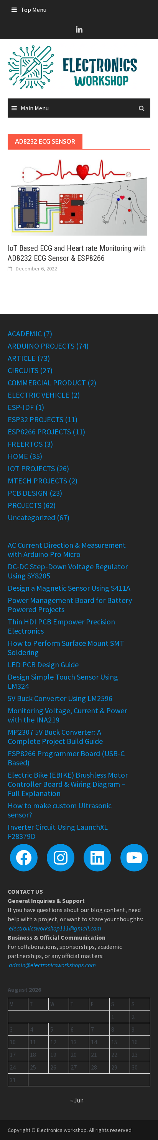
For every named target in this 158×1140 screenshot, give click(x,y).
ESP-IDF (21, 407)
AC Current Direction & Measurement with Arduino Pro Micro (67, 549)
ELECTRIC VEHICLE (38, 395)
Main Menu (35, 108)
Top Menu (33, 9)
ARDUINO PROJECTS (41, 346)
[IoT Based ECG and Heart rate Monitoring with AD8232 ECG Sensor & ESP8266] (79, 196)
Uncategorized (31, 517)
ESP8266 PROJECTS (39, 431)
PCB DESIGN (28, 493)
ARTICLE (22, 358)
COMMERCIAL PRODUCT (47, 382)
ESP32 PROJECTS (35, 419)
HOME (18, 456)
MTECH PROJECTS (37, 480)
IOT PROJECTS (31, 468)
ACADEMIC (25, 333)
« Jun (77, 1100)
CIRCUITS (23, 370)
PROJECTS (24, 505)
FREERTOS (25, 444)
